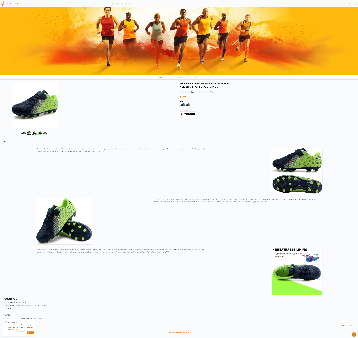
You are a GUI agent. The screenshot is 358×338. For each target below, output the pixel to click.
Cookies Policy (14, 329)
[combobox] (184, 3)
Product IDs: (12, 309)
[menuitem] (350, 3)
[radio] (181, 92)
